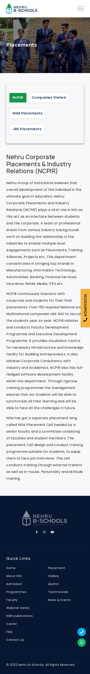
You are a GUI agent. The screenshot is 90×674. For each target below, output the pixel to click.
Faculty (12, 600)
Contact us (15, 640)
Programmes (16, 592)
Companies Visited (49, 97)
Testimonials (58, 592)
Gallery (53, 576)
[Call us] (81, 632)
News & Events (59, 600)
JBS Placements (27, 129)
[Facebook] (37, 532)
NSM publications (19, 616)
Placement (56, 568)
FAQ (9, 632)
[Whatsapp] (81, 642)
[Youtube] (52, 532)
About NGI (14, 576)
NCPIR (18, 97)
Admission (14, 584)
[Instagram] (44, 532)
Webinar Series (17, 608)
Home (10, 568)
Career (11, 624)
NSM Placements (27, 113)
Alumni (53, 584)
